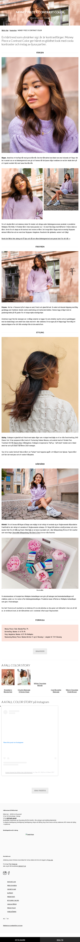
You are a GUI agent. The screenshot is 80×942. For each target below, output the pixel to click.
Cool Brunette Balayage (56, 691)
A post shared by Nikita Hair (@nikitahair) (18, 772)
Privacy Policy (11, 895)
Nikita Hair (5, 30)
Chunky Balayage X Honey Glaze (24, 691)
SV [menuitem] (8, 906)
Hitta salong (20, 940)
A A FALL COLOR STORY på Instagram (25, 702)
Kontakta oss (11, 869)
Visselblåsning (11, 899)
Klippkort (10, 880)
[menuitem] (4, 906)
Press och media (12, 873)
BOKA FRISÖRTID (40, 791)
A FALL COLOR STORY (16, 665)
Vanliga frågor (11, 891)
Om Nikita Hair (11, 876)
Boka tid (60, 940)
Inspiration (13, 30)
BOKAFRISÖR (40, 651)
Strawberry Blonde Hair (8, 691)
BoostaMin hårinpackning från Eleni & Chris (26, 533)
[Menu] (74, 4)
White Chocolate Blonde (40, 684)
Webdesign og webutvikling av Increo (12, 913)
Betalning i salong (13, 888)
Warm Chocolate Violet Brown (72, 691)
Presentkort (11, 884)
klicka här (14, 851)
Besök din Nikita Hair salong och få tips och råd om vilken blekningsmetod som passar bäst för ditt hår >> (36, 239)
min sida (50, 847)
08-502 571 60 (22, 853)
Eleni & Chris (18, 443)
